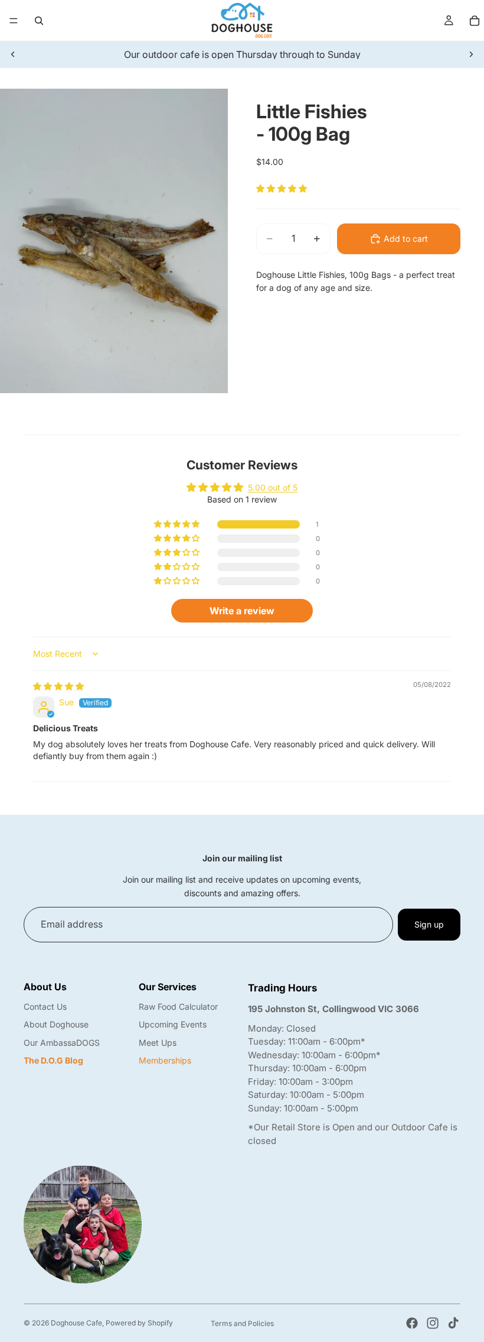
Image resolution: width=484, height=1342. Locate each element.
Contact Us (45, 1006)
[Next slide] (471, 54)
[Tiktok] (453, 1323)
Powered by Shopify (139, 1322)
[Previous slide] (13, 54)
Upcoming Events (173, 1024)
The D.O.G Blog (53, 1060)
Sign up (429, 924)
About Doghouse (56, 1024)
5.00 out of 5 (272, 487)
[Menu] (13, 20)
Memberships (165, 1060)
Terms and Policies (242, 1323)
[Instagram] (433, 1323)
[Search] (39, 21)
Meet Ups (157, 1043)
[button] (281, 188)
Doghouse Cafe (76, 1322)
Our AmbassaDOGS (62, 1043)
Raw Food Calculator (178, 1006)
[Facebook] (412, 1323)
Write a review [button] (242, 611)
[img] (58, 686)
